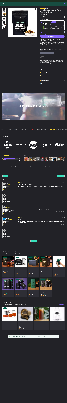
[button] (44, 8)
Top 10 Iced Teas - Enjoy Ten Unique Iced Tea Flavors (20, 270)
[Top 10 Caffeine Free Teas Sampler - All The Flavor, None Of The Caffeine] (59, 261)
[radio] (52, 25)
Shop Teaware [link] (61, 304)
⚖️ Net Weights (42, 83)
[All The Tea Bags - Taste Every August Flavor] (8, 284)
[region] (44, 159)
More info (57, 336)
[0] (64, 4)
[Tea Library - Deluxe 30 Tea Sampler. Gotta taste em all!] (33, 261)
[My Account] (62, 4)
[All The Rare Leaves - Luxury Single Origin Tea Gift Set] (46, 284)
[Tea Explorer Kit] (8, 261)
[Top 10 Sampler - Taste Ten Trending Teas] (46, 261)
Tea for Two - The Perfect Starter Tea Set (9, 323)
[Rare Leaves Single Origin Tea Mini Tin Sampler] (33, 284)
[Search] (60, 4)
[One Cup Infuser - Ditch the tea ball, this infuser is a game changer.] (25, 314)
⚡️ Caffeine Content (43, 72)
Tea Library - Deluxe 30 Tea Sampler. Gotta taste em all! (33, 270)
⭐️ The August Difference (44, 86)
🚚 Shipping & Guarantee (44, 80)
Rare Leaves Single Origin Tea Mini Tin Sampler (33, 292)
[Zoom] (35, 9)
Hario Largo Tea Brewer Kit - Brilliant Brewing (56, 323)
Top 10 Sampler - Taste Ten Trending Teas (45, 269)
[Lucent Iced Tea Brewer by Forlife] (41, 314)
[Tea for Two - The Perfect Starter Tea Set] (9, 314)
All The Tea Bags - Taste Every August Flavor (8, 292)
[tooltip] (36, 165)
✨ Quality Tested (43, 69)
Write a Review (61, 176)
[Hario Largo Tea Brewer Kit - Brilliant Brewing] (57, 314)
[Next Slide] (64, 159)
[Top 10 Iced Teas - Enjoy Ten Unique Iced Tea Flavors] (21, 261)
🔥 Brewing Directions (44, 75)
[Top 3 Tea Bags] (21, 284)
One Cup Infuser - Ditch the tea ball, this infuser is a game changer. (25, 324)
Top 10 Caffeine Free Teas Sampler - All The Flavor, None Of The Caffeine (58, 271)
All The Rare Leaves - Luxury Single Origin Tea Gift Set (45, 292)
